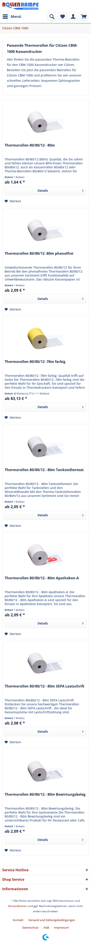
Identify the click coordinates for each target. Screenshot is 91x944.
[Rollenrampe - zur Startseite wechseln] (20, 6)
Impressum (61, 927)
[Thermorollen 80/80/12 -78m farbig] (45, 338)
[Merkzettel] (62, 16)
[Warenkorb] (84, 16)
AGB (46, 927)
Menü (16, 16)
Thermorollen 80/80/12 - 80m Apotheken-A (42, 578)
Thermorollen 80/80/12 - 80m (30, 145)
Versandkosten (17, 906)
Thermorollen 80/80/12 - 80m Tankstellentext (44, 470)
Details (43, 190)
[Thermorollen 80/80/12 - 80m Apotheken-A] (45, 555)
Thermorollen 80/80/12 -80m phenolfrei (39, 253)
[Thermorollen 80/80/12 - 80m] (45, 122)
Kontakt (18, 920)
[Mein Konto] (73, 16)
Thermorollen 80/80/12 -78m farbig (35, 361)
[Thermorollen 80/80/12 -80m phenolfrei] (45, 230)
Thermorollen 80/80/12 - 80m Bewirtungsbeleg (45, 794)
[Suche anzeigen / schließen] (51, 16)
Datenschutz (30, 927)
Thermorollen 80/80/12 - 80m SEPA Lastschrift (44, 686)
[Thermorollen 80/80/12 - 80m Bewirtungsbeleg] (45, 771)
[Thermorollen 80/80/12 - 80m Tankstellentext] (45, 446)
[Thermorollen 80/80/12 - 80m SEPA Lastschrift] (45, 663)
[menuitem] (11, 16)
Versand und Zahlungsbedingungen (51, 920)
